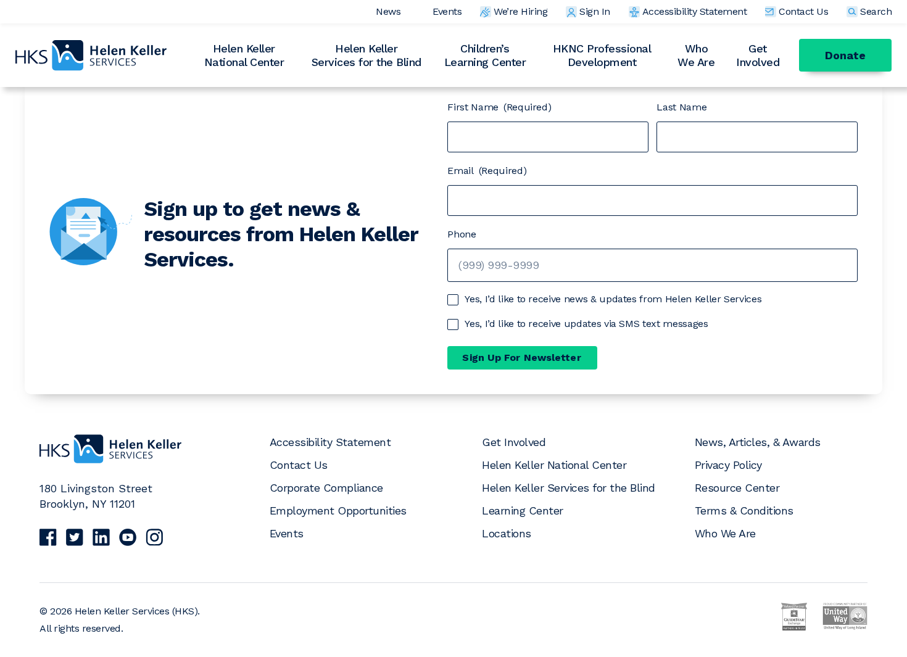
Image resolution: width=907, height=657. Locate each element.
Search (876, 11)
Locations (506, 533)
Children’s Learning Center (485, 55)
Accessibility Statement (694, 11)
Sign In (594, 11)
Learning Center (522, 510)
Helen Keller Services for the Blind (568, 487)
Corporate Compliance (326, 487)
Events (447, 11)
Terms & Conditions (744, 510)
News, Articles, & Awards (758, 442)
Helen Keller (244, 55)
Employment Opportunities (338, 510)
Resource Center (737, 487)
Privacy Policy (728, 464)
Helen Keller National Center (554, 464)
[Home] (110, 460)
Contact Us (803, 11)
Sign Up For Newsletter (521, 357)
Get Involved (757, 55)
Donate (845, 55)
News (388, 11)
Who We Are (695, 55)
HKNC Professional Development (602, 55)
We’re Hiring (520, 11)
